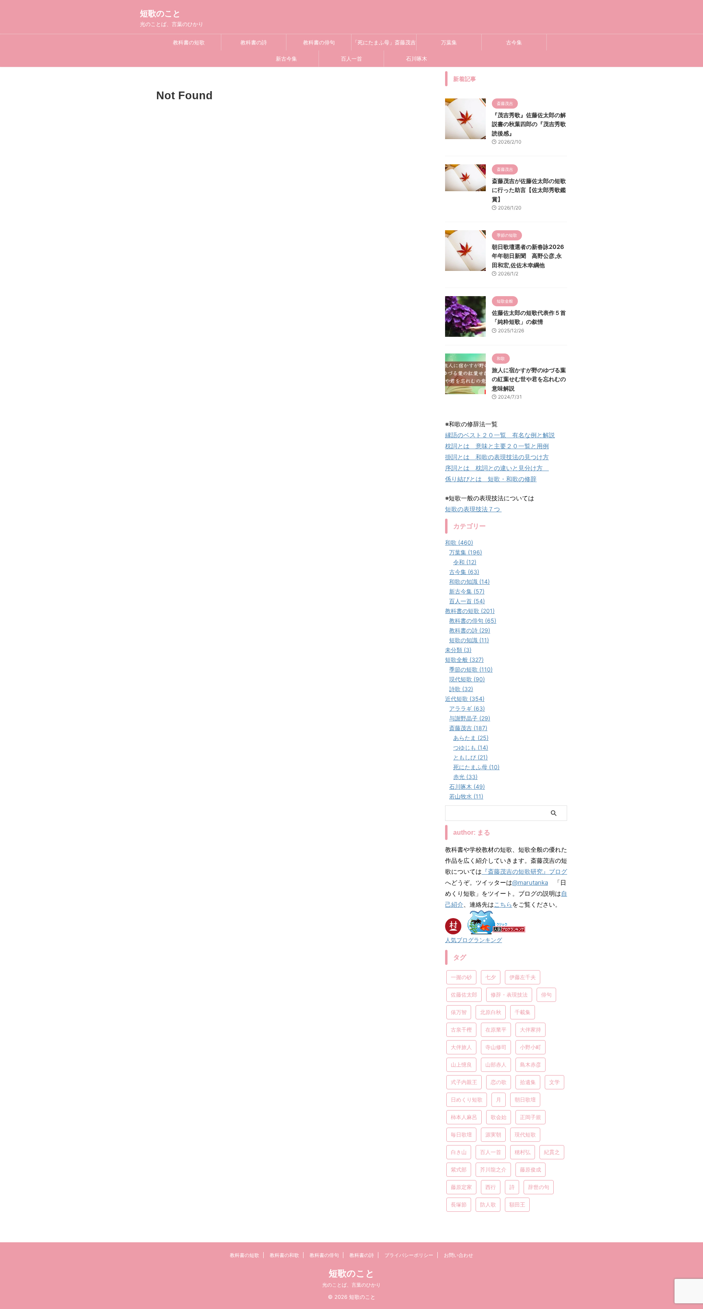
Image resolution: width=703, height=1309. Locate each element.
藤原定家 (461, 1187)
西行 (490, 1187)
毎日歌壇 (461, 1134)
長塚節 (459, 1204)
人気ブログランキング (473, 940)
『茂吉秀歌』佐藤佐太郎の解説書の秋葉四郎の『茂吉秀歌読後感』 (529, 124)
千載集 (523, 1012)
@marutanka (530, 882)
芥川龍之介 (493, 1169)
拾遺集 (528, 1082)
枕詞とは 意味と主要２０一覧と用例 (497, 446)
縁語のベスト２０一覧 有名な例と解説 (500, 435)
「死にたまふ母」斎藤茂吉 (384, 42)
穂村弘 (523, 1152)
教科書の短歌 (189, 42)
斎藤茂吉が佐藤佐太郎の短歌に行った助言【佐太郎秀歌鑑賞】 (529, 190)
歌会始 (499, 1117)
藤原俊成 (530, 1169)
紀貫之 (552, 1152)
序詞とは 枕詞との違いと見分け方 (497, 468)
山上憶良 (461, 1064)
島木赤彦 (530, 1064)
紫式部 (459, 1169)
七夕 (490, 977)
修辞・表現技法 (509, 994)
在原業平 (496, 1029)
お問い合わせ (458, 1255)
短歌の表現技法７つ (473, 509)
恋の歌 (499, 1082)
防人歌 (488, 1204)
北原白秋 (490, 1012)
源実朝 (493, 1134)
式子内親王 (464, 1082)
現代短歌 (525, 1134)
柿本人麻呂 (464, 1117)
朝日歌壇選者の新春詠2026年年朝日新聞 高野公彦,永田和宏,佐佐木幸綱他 (528, 255)
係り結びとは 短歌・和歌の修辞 (491, 479)
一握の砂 (461, 977)
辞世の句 (538, 1187)
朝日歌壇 (525, 1099)
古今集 (514, 42)
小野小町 (530, 1047)
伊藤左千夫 (522, 977)
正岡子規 (530, 1117)
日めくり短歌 (466, 1099)
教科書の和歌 (284, 1255)
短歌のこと (160, 13)
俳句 (546, 994)
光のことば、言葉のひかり (351, 1285)
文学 (554, 1082)
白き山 (459, 1152)
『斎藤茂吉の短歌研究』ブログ (524, 871)
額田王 (517, 1204)
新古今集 (286, 58)
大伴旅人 (461, 1047)
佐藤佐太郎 (464, 994)
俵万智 (459, 1012)
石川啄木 (416, 58)
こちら (503, 904)
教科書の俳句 (319, 42)
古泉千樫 (461, 1029)
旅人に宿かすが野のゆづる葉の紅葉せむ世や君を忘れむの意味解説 (529, 379)
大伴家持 (530, 1029)
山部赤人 (496, 1064)
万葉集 (449, 42)
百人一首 (351, 58)
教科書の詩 (253, 42)
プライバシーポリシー (408, 1255)
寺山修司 (496, 1047)
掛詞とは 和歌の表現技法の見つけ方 (497, 457)
